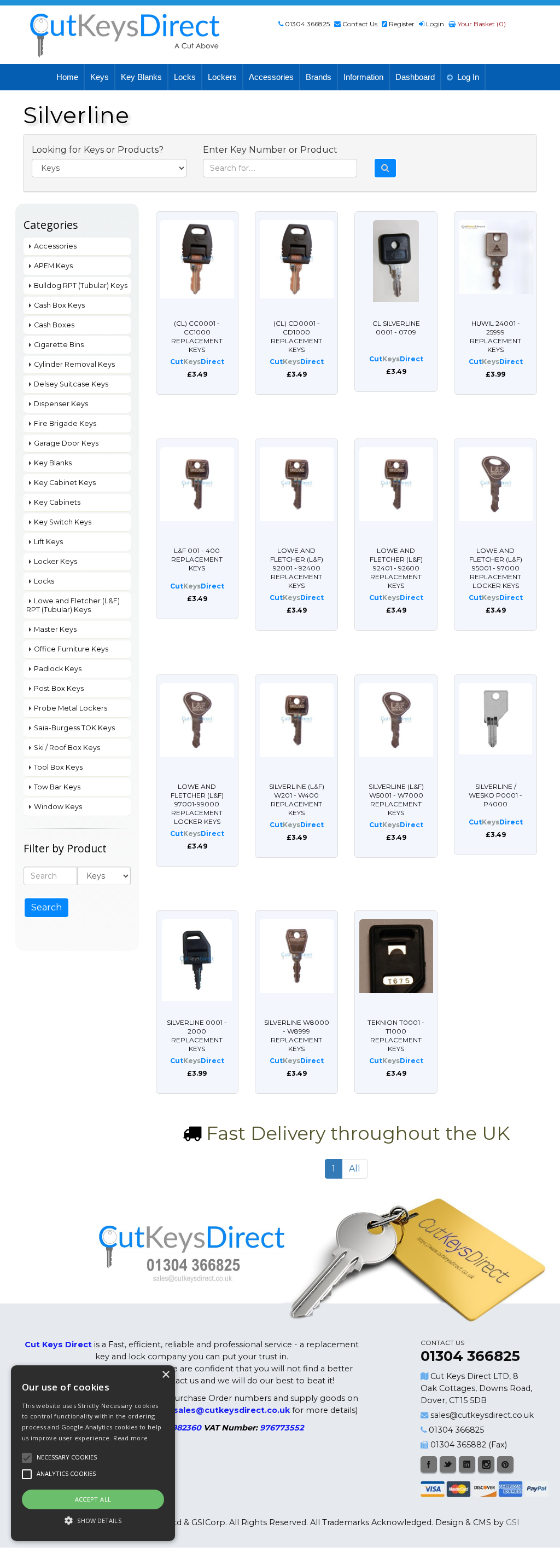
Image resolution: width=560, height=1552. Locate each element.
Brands (318, 77)
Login (435, 24)
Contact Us (359, 24)
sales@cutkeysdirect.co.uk (482, 1415)
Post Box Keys (59, 688)
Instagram (486, 1464)
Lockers (222, 77)
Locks (185, 77)
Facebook (429, 1464)
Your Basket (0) (481, 24)
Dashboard (415, 77)
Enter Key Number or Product (270, 150)
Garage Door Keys (66, 443)
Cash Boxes (54, 325)
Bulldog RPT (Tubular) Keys (80, 285)
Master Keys (55, 629)
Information (363, 77)
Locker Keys (55, 561)
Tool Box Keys (58, 767)
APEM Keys (53, 266)
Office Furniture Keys (71, 649)
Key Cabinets (57, 502)
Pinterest (505, 1464)
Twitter (448, 1464)
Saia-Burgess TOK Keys (74, 728)
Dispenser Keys (61, 404)
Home (67, 77)
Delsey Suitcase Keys (71, 384)
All (354, 1168)
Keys (99, 77)
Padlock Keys (57, 669)
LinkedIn (467, 1464)
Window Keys (58, 807)
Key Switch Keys (62, 522)
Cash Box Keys (59, 305)
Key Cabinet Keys (65, 482)
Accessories (271, 77)
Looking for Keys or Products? (98, 150)
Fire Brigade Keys (65, 423)
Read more (130, 1438)
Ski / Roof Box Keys (67, 747)
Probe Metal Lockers (70, 708)
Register (402, 24)
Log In (468, 77)
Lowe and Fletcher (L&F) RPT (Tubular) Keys (73, 605)
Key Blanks (141, 77)
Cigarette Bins (59, 345)
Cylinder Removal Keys (74, 364)
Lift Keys (48, 542)
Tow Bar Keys (57, 787)
